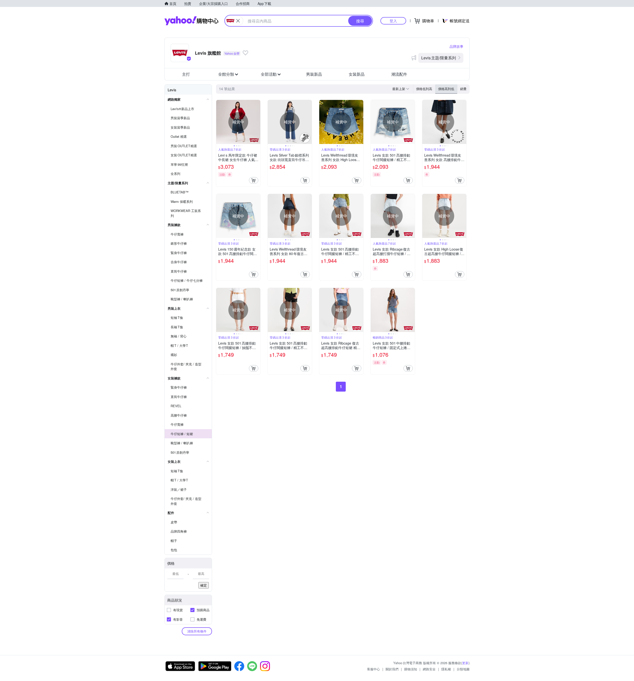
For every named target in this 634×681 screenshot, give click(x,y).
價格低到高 (424, 88)
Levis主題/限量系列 (438, 58)
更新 (465, 662)
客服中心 (373, 669)
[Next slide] (257, 122)
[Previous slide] (219, 122)
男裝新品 (314, 74)
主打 (186, 74)
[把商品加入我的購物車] (253, 180)
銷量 (463, 88)
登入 (393, 20)
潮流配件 (399, 74)
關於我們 (392, 669)
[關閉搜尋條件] (238, 21)
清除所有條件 (197, 631)
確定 (203, 585)
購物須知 (410, 669)
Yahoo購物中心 (191, 21)
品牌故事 (456, 46)
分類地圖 (463, 669)
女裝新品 (357, 74)
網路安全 (429, 669)
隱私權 (446, 669)
